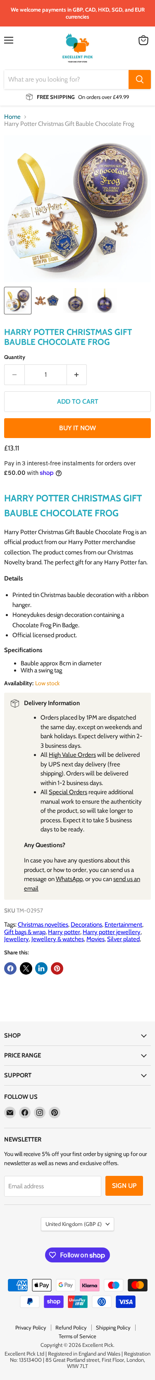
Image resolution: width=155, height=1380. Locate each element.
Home (12, 116)
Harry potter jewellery (112, 932)
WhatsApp (69, 879)
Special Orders (68, 792)
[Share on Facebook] (10, 968)
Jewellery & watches (57, 939)
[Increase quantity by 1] (77, 374)
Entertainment (123, 924)
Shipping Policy (113, 1327)
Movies (95, 939)
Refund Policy (71, 1327)
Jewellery (16, 939)
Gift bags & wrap (24, 932)
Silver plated (123, 939)
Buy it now (77, 428)
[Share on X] (26, 968)
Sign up (124, 1186)
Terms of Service (77, 1336)
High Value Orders (72, 755)
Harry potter (64, 932)
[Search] (140, 79)
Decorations (86, 924)
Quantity (14, 357)
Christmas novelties (43, 924)
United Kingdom (73, 1224)
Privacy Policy (30, 1327)
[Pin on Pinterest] (57, 968)
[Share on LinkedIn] (41, 968)
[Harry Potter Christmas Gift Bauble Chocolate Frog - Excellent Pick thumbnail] (18, 300)
